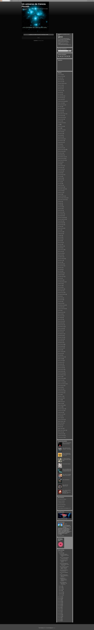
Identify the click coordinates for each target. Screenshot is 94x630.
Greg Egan (60, 203)
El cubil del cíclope (61, 506)
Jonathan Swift (60, 274)
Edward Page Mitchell (61, 160)
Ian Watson (60, 226)
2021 (60, 602)
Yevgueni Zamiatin (61, 435)
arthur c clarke (60, 103)
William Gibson (60, 428)
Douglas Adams (60, 142)
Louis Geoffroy (60, 306)
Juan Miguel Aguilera (61, 281)
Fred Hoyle (60, 176)
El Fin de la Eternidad (61, 504)
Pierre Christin (60, 360)
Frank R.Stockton (61, 174)
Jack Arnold (60, 237)
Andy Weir (60, 92)
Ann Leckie (60, 94)
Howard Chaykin (61, 222)
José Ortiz (59, 278)
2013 (60, 614)
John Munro (60, 267)
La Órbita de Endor (61, 502)
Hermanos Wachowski (62, 219)
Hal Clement (60, 208)
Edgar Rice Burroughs (62, 149)
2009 (60, 620)
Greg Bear (60, 201)
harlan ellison (60, 210)
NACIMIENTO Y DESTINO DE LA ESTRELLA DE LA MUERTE (63, 579)
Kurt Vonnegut (60, 299)
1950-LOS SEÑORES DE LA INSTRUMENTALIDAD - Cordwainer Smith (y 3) (67, 470)
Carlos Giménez (61, 115)
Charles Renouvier (61, 117)
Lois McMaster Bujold (61, 305)
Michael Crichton (61, 324)
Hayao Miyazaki (60, 215)
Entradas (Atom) (40, 40)
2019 (60, 605)
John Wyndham (60, 272)
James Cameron (61, 249)
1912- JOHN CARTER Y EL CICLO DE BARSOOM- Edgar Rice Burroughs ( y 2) (67, 491)
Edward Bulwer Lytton (61, 156)
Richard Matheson (61, 374)
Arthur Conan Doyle (61, 104)
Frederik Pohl (60, 178)
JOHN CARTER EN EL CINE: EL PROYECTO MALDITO (64, 575)
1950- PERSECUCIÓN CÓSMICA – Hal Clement (67, 448)
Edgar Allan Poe (60, 147)
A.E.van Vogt (60, 74)
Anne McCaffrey (61, 97)
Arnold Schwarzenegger (62, 101)
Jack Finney (60, 238)
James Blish (60, 247)
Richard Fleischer (61, 369)
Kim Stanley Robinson (62, 294)
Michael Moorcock (61, 326)
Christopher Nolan (61, 122)
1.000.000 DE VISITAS (66, 463)
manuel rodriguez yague (62, 39)
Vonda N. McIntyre (61, 419)
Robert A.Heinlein (61, 378)
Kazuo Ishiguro (60, 290)
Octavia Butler (60, 340)
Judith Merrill (60, 283)
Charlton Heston (61, 119)
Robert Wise (60, 387)
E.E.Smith (59, 144)
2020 (60, 604)
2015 (60, 611)
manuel (65, 523)
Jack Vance (60, 244)
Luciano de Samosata (61, 308)
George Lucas (60, 192)
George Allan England (61, 188)
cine (58, 124)
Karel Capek (60, 287)
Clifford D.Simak (61, 126)
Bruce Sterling (60, 110)
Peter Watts (60, 355)
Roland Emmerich (61, 390)
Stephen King (60, 403)
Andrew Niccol (60, 90)
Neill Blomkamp (60, 335)
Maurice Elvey (60, 319)
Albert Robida (60, 79)
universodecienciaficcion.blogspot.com (64, 44)
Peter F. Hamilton (61, 351)
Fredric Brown (60, 179)
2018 (60, 607)
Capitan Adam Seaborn (62, 113)
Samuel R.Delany (61, 392)
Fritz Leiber (60, 183)
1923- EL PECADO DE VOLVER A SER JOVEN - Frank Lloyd (67, 454)
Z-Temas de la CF (61, 437)
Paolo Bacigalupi (61, 346)
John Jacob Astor (61, 265)
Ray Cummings (60, 365)
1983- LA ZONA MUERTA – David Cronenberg (67, 443)
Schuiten (59, 394)
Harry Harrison (60, 212)
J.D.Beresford (60, 233)
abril (61, 590)
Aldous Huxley (60, 81)
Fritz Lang (59, 181)
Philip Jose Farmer (61, 356)
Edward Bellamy (61, 154)
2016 (60, 610)
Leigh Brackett (60, 303)
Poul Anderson (60, 362)
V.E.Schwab (60, 415)
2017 (60, 608)
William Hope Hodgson (62, 430)
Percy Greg (60, 349)
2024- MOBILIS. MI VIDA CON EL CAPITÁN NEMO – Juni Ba (64, 567)
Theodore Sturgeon (61, 408)
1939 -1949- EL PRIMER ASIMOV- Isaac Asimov (67, 475)
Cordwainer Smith (61, 129)
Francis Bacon (60, 167)
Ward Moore (60, 424)
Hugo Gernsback (61, 224)
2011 (60, 617)
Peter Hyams (60, 353)
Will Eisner (60, 426)
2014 (60, 613)
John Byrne (60, 262)
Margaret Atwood (61, 312)
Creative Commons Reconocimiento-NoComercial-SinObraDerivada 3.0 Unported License (63, 41)
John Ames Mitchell (61, 258)
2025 (60, 596)
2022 (60, 601)
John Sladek (60, 269)
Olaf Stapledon (60, 342)
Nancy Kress (60, 331)
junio (61, 587)
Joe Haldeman (60, 256)
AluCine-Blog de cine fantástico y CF (64, 508)
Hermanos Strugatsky (61, 217)
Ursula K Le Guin (61, 414)
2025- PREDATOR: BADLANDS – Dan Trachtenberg (63, 583)
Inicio (39, 37)
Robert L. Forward (61, 381)
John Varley (60, 271)
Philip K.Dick (60, 358)
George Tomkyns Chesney (62, 197)
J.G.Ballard (60, 235)
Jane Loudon (60, 251)
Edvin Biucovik (60, 153)
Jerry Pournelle (60, 253)
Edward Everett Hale (61, 158)
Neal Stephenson (61, 333)
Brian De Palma (60, 108)
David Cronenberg (61, 138)
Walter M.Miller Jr (61, 421)
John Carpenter (60, 263)
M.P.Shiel (59, 310)
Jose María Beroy (61, 276)
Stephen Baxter (60, 401)
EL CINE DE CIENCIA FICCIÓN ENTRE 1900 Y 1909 (67, 459)
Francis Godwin (60, 169)
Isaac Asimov (60, 231)
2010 (60, 619)
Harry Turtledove (61, 213)
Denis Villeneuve (61, 140)
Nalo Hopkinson (60, 330)
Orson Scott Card (61, 344)
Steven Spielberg (61, 405)
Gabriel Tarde (60, 185)
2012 (60, 616)
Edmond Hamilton (61, 151)
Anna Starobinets (61, 95)
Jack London (60, 242)
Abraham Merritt (61, 76)
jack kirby (59, 240)
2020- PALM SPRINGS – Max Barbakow (64, 570)
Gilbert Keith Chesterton (62, 199)
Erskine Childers (61, 165)
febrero (61, 593)
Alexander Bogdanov (61, 83)
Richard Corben (60, 367)
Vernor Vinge (60, 417)
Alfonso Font (60, 85)
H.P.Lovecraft (60, 206)
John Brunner (60, 260)
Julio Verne (60, 285)
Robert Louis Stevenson (62, 383)
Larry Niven (60, 301)
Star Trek (59, 399)
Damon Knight (60, 131)
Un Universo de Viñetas (62, 499)
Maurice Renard (61, 321)
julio (61, 586)
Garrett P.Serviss (61, 187)
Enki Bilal (59, 163)
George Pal (60, 194)
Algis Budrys (60, 88)
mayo (61, 589)
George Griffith (60, 190)
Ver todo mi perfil (61, 535)
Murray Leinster (60, 328)
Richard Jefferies (61, 371)
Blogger (54, 627)
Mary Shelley (60, 317)
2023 (60, 599)
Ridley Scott (60, 376)
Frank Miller (60, 172)
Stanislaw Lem (60, 396)
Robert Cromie (60, 380)
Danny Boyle (60, 135)
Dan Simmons (60, 133)
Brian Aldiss (60, 106)
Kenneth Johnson (61, 292)
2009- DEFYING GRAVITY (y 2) (65, 485)
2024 (60, 598)
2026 (60, 551)
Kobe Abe (59, 296)
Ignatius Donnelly (61, 228)
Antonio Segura (60, 99)
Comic (59, 128)
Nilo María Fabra (61, 337)
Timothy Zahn (60, 412)
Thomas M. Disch (61, 410)
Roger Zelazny (60, 389)
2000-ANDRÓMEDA (66, 479)
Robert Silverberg (61, 385)
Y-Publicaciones (60, 433)
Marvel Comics (60, 315)
